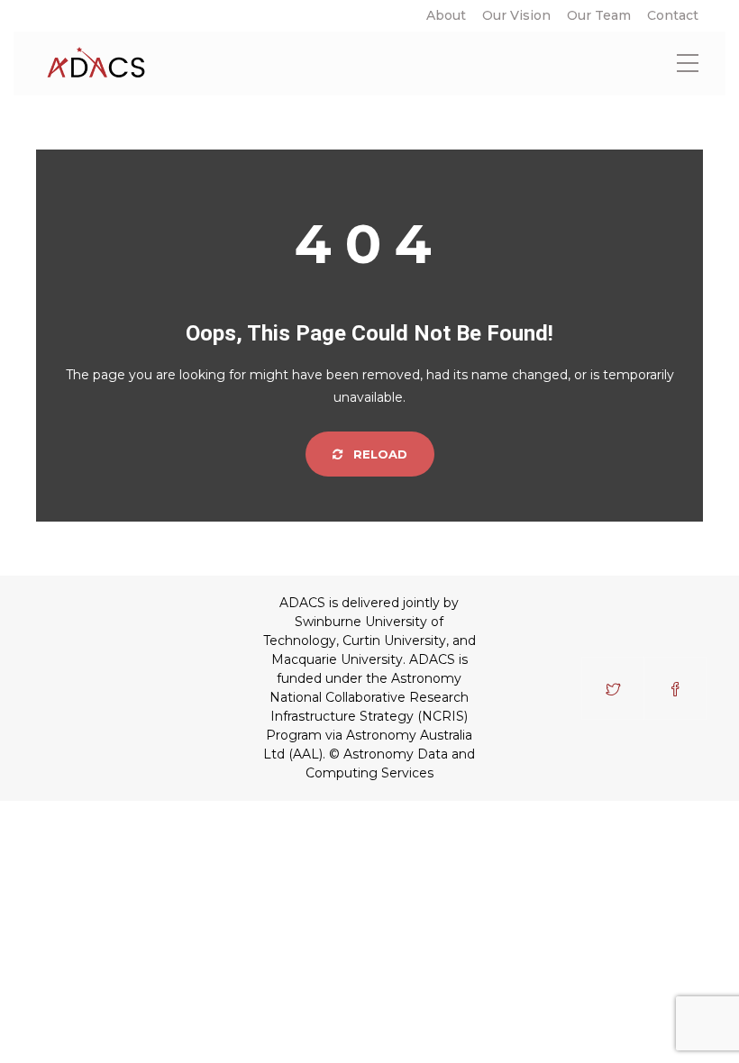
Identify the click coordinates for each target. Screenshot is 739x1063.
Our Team (599, 15)
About (446, 15)
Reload (378, 454)
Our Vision (516, 15)
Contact (672, 15)
